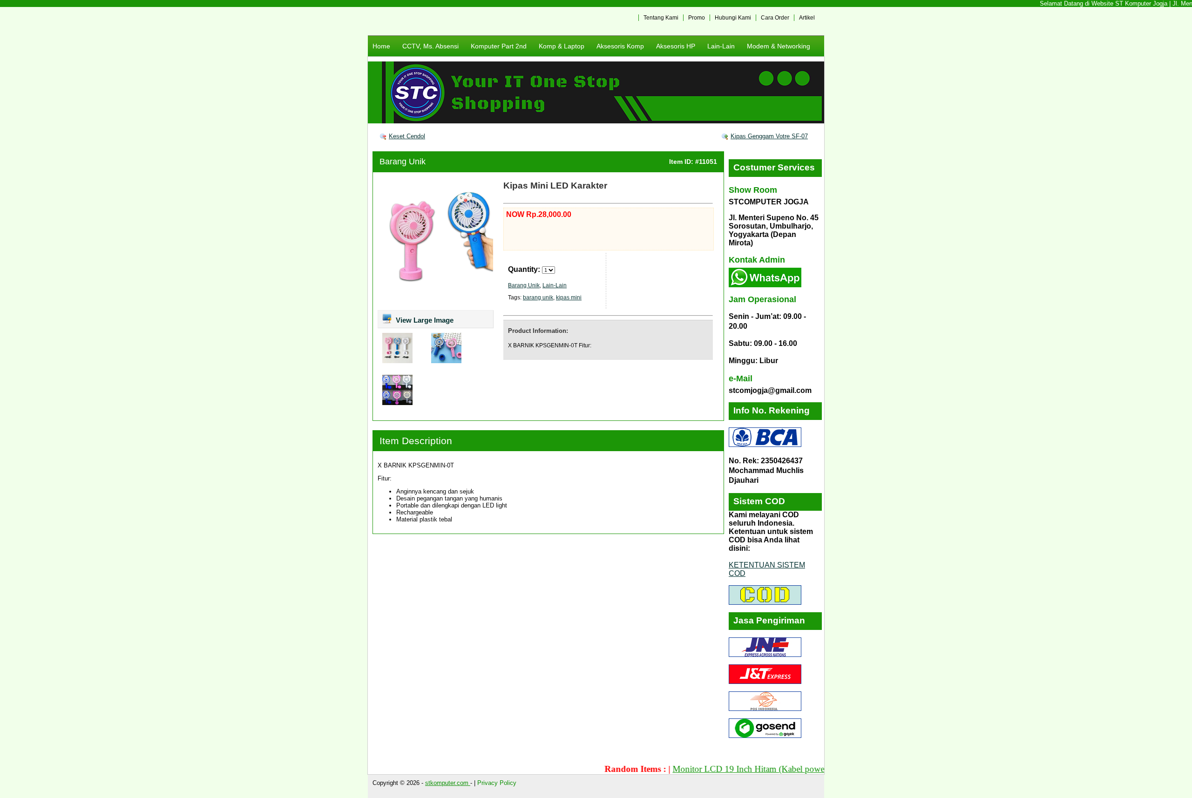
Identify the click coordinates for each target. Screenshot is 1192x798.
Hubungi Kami (733, 17)
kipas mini (569, 297)
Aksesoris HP (675, 46)
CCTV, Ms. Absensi (430, 46)
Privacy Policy (496, 782)
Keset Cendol (407, 136)
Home (381, 46)
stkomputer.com (447, 782)
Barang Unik (402, 161)
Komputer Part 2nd (499, 46)
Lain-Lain (721, 46)
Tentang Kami (660, 17)
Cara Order (775, 17)
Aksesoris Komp (620, 46)
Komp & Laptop (561, 46)
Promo (696, 17)
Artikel (807, 17)
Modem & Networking (778, 46)
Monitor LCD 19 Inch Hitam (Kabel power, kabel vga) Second (761, 769)
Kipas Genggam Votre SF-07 (769, 136)
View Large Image (424, 320)
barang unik (538, 297)
